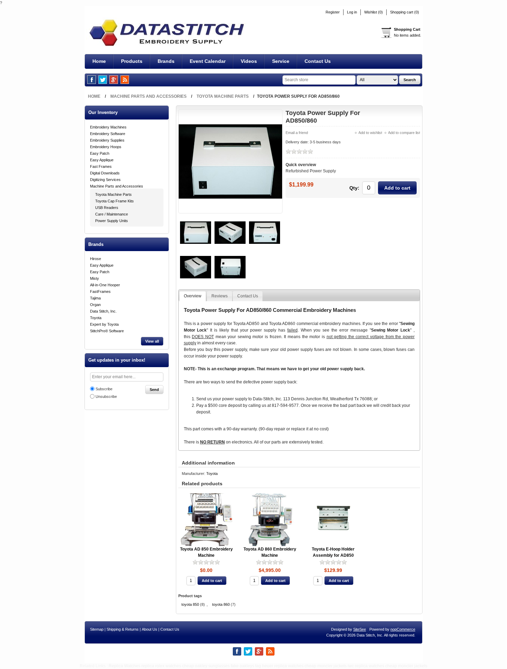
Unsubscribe (106, 396)
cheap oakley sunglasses (206, 665)
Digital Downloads (105, 173)
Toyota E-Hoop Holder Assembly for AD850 (333, 552)
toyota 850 (190, 604)
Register (333, 12)
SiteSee (359, 629)
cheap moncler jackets (326, 665)
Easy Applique (101, 160)
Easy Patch (99, 153)
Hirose (95, 259)
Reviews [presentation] (219, 296)
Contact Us (169, 629)
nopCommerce (402, 629)
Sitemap (96, 629)
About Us (149, 629)
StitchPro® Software (107, 331)
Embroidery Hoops (105, 147)
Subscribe (104, 389)
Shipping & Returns (123, 629)
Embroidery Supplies (107, 140)
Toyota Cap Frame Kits (114, 201)
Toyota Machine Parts (113, 194)
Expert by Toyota (104, 324)
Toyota (95, 318)
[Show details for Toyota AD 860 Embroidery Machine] (269, 519)
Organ (95, 305)
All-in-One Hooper (105, 285)
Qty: (354, 188)
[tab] (192, 296)
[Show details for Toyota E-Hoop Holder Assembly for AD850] (333, 519)
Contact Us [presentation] (247, 296)
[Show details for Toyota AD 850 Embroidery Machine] (206, 519)
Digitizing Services (105, 180)
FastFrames (100, 291)
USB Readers (106, 208)
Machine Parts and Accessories (116, 186)
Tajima (95, 298)
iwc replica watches (366, 665)
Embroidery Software (107, 134)
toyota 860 (221, 604)
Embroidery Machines (108, 127)
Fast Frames (101, 166)
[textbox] (319, 80)
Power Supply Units (111, 221)
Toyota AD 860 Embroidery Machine (269, 552)
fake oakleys (242, 665)
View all (152, 341)
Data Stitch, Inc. (103, 311)
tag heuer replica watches (279, 665)
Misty (94, 278)
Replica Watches (124, 665)
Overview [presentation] (192, 296)
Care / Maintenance (111, 214)
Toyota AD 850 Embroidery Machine (206, 552)
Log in (352, 12)
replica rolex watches (161, 665)
